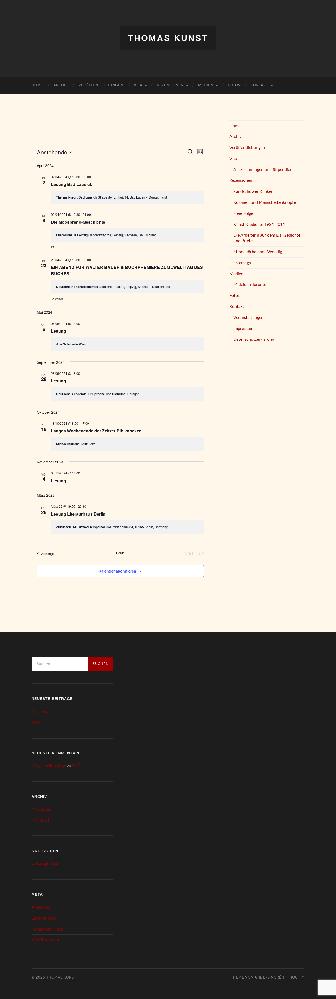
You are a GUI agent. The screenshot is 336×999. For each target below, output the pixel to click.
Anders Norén (269, 977)
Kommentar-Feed (47, 929)
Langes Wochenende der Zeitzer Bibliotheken (96, 431)
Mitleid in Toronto (249, 284)
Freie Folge (243, 213)
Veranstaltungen (248, 318)
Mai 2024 (40, 820)
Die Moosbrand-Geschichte (78, 222)
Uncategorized (45, 864)
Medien (205, 85)
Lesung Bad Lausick (71, 184)
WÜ (35, 722)
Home (37, 85)
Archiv (61, 85)
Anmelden (41, 907)
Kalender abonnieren (117, 571)
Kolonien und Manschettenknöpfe (264, 202)
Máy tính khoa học (49, 766)
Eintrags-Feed (44, 918)
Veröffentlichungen (100, 85)
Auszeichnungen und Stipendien (262, 170)
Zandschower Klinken (253, 191)
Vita (138, 85)
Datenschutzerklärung (253, 339)
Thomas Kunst (168, 38)
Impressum (243, 329)
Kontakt (260, 85)
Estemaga (242, 263)
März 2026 (41, 809)
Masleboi (40, 711)
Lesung (58, 331)
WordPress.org (45, 940)
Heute (120, 553)
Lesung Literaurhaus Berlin (78, 514)
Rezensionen (170, 85)
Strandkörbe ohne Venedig (257, 252)
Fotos (234, 85)
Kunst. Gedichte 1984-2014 (259, 224)
